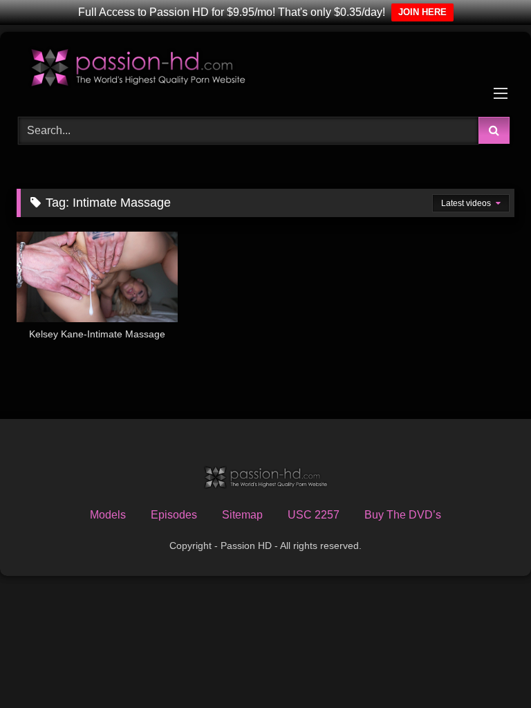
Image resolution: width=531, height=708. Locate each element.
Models (108, 515)
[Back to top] (488, 666)
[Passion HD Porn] (265, 69)
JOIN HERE (422, 12)
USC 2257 (313, 515)
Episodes (174, 515)
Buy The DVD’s (402, 515)
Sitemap (242, 515)
